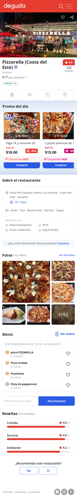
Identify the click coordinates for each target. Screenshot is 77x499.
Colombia (8, 492)
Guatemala (34, 492)
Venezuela (20, 492)
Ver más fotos (67, 255)
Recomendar (57, 401)
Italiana (7, 72)
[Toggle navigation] (69, 6)
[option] (38, 38)
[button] (12, 94)
